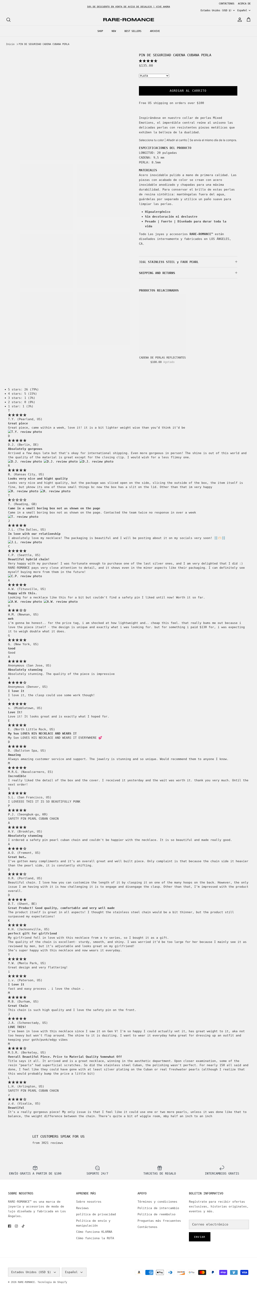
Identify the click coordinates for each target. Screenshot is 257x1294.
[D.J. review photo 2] (62, 461)
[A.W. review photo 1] (26, 601)
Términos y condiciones (157, 1201)
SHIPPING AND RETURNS (157, 273)
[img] (17, 415)
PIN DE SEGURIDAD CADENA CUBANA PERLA (44, 44)
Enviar (199, 1236)
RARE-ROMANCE (26, 1282)
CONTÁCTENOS (226, 3)
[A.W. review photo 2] (61, 601)
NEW (114, 31)
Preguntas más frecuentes (159, 1221)
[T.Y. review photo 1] (25, 432)
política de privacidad (96, 1214)
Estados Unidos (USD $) (216, 10)
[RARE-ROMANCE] (128, 20)
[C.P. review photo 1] (25, 576)
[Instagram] (16, 1226)
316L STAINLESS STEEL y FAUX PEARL (169, 262)
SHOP (100, 31)
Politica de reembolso (156, 1214)
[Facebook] (9, 1226)
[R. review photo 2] (55, 491)
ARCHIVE (155, 31)
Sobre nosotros (88, 1201)
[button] (148, 61)
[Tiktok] (23, 1226)
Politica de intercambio (158, 1208)
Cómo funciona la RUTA (95, 1238)
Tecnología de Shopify (52, 1282)
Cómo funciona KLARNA (94, 1232)
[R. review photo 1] (24, 491)
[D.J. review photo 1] (26, 461)
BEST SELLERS (132, 31)
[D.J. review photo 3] (96, 461)
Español (242, 10)
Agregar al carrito (188, 91)
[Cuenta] (239, 19)
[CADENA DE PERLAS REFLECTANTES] (162, 323)
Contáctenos (147, 1227)
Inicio (10, 44)
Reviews (82, 1208)
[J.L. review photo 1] (25, 542)
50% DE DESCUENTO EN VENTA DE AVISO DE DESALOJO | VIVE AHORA (128, 6)
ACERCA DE (244, 3)
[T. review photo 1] (23, 517)
